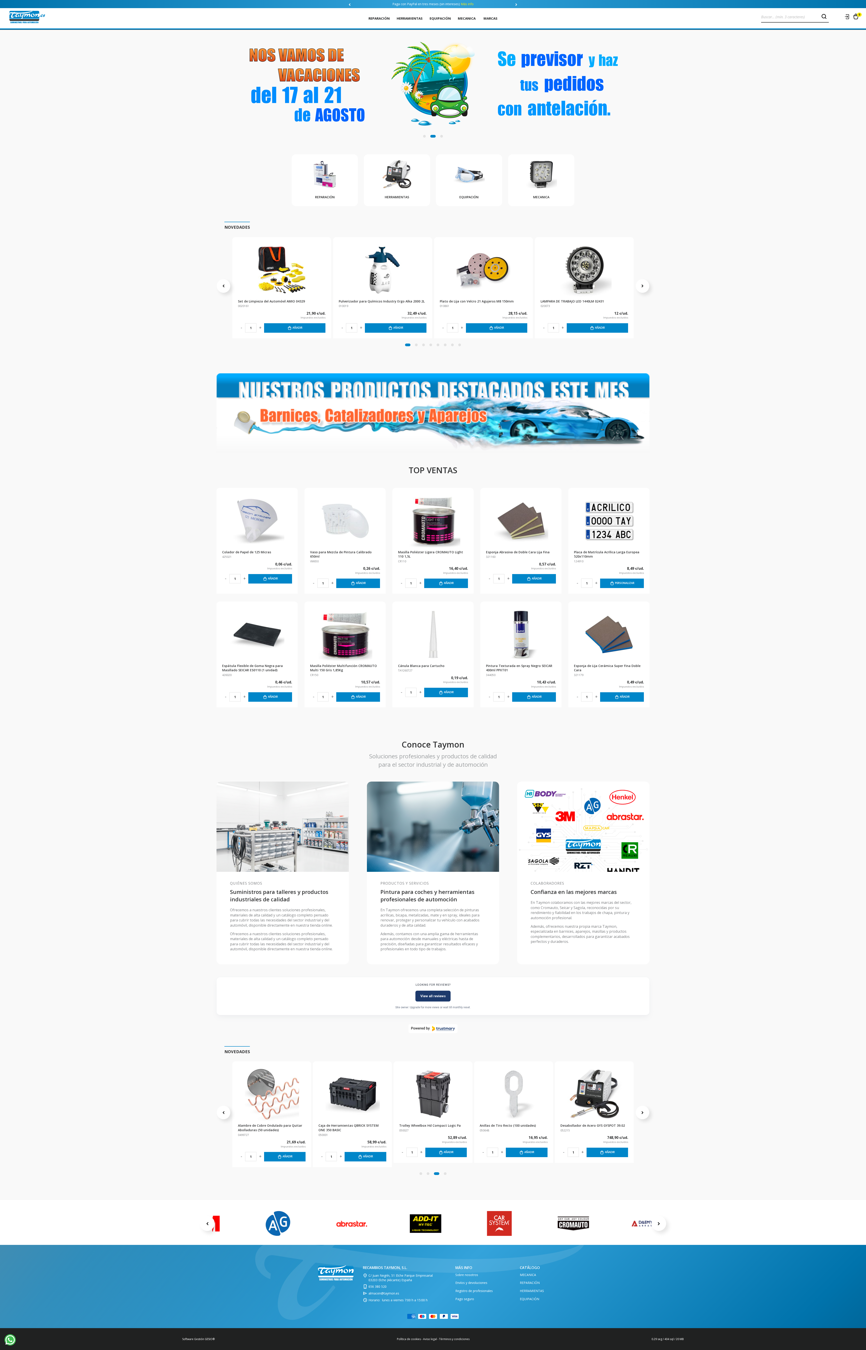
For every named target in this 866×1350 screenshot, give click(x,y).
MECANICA (467, 18)
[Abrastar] (351, 1224)
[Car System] (499, 1223)
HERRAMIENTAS (410, 18)
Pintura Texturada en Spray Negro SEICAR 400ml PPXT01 (519, 668)
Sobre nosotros (466, 1275)
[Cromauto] (573, 1224)
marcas (490, 18)
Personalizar (624, 583)
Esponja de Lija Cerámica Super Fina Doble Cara (607, 668)
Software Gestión (193, 1339)
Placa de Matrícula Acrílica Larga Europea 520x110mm (606, 554)
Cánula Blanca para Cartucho (421, 666)
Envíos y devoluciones (471, 1283)
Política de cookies (409, 1339)
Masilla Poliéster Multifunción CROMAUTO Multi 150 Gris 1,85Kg (343, 668)
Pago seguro (464, 1299)
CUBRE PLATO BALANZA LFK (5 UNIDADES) (431, 1125)
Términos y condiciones (454, 1339)
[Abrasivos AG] (278, 1223)
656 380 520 (378, 1286)
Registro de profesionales (474, 1291)
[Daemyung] (647, 1223)
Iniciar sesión (847, 16)
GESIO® (210, 1339)
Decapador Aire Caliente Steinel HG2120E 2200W (350, 1127)
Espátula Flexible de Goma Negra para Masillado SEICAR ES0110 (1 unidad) (252, 668)
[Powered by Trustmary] (433, 1028)
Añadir (297, 328)
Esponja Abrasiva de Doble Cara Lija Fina (518, 552)
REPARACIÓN (379, 18)
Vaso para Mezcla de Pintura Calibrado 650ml (341, 554)
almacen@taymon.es (384, 1293)
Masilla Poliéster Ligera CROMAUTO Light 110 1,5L (430, 554)
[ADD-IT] (425, 1223)
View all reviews (433, 996)
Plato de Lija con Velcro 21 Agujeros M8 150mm (477, 301)
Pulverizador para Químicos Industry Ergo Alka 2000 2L (382, 301)
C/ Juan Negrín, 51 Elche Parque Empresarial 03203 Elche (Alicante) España (401, 1277)
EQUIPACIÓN (440, 18)
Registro (838, 16)
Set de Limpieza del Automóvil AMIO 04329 (271, 301)
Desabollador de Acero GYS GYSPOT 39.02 (270, 1125)
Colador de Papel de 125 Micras (246, 552)
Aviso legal (430, 1339)
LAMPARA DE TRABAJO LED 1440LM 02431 (572, 301)
